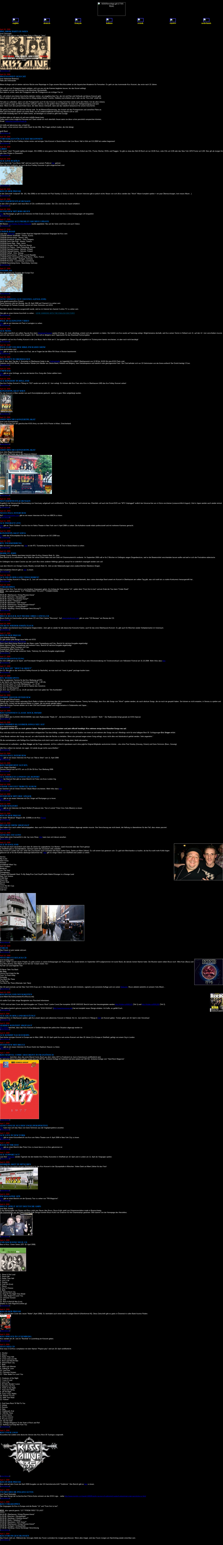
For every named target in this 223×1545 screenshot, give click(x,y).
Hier (1, 214)
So (1, 536)
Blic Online (4, 1028)
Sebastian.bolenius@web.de (15, 121)
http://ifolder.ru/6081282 (150, 1004)
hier (53, 163)
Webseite (10, 234)
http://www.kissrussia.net (62, 1008)
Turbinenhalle (55, 361)
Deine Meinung (5, 71)
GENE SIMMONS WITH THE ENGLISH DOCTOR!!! (55, 313)
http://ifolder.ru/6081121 (124, 1004)
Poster (43, 818)
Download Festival (45, 333)
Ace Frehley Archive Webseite (20, 224)
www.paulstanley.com (11, 515)
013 (99, 1018)
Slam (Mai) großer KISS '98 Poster (13, 641)
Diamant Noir (5, 1057)
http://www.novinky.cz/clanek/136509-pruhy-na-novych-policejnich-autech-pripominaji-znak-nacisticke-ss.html (105, 1496)
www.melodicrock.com (70, 618)
